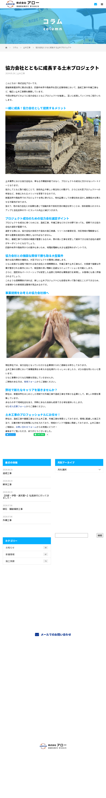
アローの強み (53, 688)
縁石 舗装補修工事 (13, 509)
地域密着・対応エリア (53, 701)
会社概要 (53, 720)
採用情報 (53, 727)
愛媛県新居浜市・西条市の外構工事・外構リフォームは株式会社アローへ (53, 775)
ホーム (53, 655)
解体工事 (7, 484)
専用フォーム (30, 381)
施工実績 (26, 561)
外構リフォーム (53, 675)
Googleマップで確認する (53, 763)
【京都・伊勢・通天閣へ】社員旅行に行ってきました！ (26, 496)
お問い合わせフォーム (26, 426)
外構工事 (7, 520)
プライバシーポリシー (53, 779)
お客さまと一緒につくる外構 (53, 694)
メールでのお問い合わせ (55, 634)
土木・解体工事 (53, 681)
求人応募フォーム (18, 406)
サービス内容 (53, 662)
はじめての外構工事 (53, 668)
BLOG (53, 733)
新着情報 (26, 554)
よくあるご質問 (53, 707)
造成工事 (7, 473)
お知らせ (26, 547)
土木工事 (26, 47)
